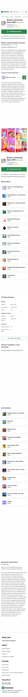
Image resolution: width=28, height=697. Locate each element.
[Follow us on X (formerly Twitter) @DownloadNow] (6, 683)
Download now (15, 31)
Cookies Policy (5, 670)
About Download (6, 648)
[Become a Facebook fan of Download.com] (3, 683)
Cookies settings (6, 675)
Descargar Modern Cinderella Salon (10, 350)
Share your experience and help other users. (13, 38)
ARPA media (6, 564)
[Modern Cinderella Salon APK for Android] (3, 23)
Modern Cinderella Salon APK (15, 21)
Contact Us (4, 654)
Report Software (15, 338)
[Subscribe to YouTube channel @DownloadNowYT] (9, 683)
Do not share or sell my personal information (12, 672)
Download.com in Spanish (8, 656)
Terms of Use (5, 667)
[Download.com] (5, 12)
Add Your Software (6, 651)
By (10, 25)
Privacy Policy (5, 664)
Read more (15, 47)
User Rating (10, 26)
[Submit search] (11, 12)
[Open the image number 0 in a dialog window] (8, 140)
